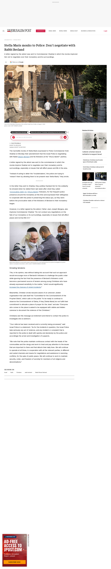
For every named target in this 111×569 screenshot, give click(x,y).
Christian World (17, 39)
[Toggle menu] (3, 31)
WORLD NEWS (63, 31)
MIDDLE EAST (74, 31)
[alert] (14, 550)
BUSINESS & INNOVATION (88, 31)
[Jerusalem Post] (18, 31)
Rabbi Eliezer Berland (41, 372)
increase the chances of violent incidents (25, 287)
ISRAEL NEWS (52, 31)
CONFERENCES (41, 31)
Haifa (11, 372)
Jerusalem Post (8, 39)
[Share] (6, 62)
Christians (19, 372)
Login (105, 31)
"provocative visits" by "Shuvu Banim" (24, 192)
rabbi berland (28, 372)
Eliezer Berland (24, 157)
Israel (5, 372)
